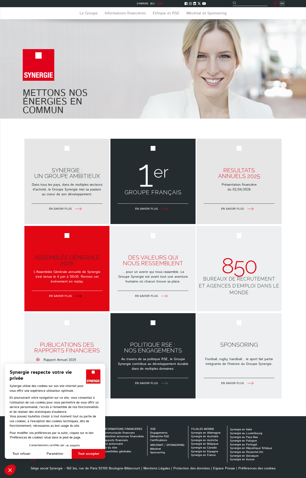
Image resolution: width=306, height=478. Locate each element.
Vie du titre (110, 448)
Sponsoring (157, 452)
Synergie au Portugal (243, 445)
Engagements (159, 433)
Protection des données (191, 468)
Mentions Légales (156, 468)
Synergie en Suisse (242, 459)
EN (282, 3)
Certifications (158, 440)
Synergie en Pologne (243, 441)
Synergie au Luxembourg (246, 433)
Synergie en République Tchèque (251, 448)
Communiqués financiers (119, 433)
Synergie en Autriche (204, 440)
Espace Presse (224, 468)
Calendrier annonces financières (123, 436)
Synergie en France (203, 455)
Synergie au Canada (204, 448)
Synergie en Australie (204, 436)
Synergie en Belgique (204, 444)
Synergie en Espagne (204, 451)
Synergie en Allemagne (205, 433)
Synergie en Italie (241, 429)
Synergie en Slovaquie (244, 456)
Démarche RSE (159, 436)
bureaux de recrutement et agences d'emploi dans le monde (239, 285)
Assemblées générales (117, 451)
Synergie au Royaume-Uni (246, 452)
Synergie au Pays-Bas (244, 437)
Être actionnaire (113, 444)
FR (276, 3)
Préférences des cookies (256, 468)
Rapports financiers (115, 440)
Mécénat (155, 449)
